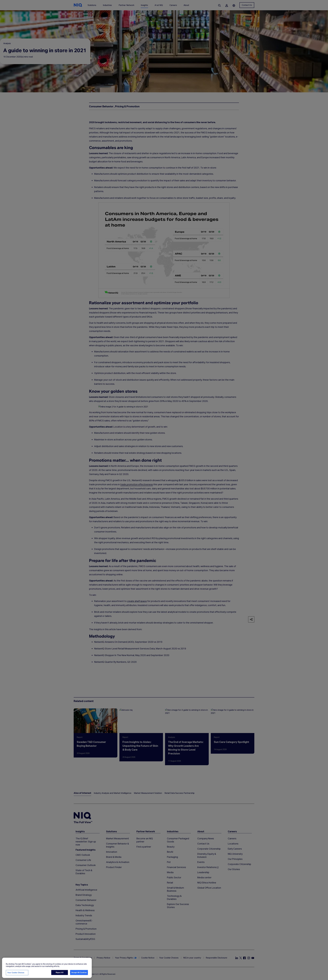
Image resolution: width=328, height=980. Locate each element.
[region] (47, 968)
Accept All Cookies (79, 972)
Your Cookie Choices (15, 973)
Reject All (59, 972)
